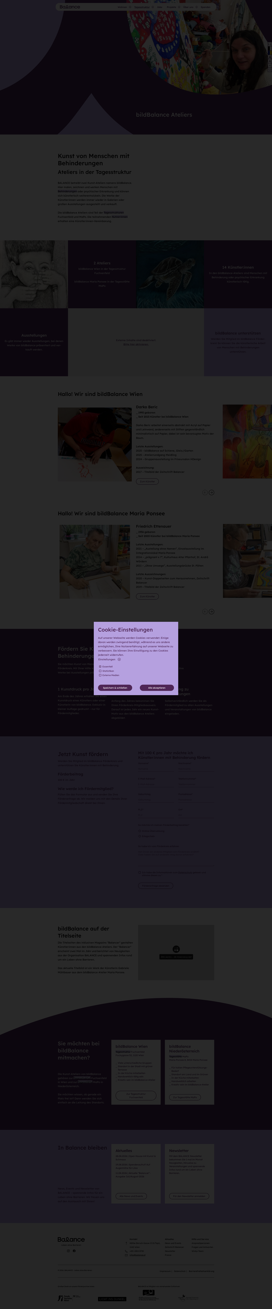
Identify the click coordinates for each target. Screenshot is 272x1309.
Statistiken (108, 671)
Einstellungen (106, 659)
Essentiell (107, 666)
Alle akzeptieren (156, 687)
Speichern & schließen (115, 687)
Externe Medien (110, 675)
